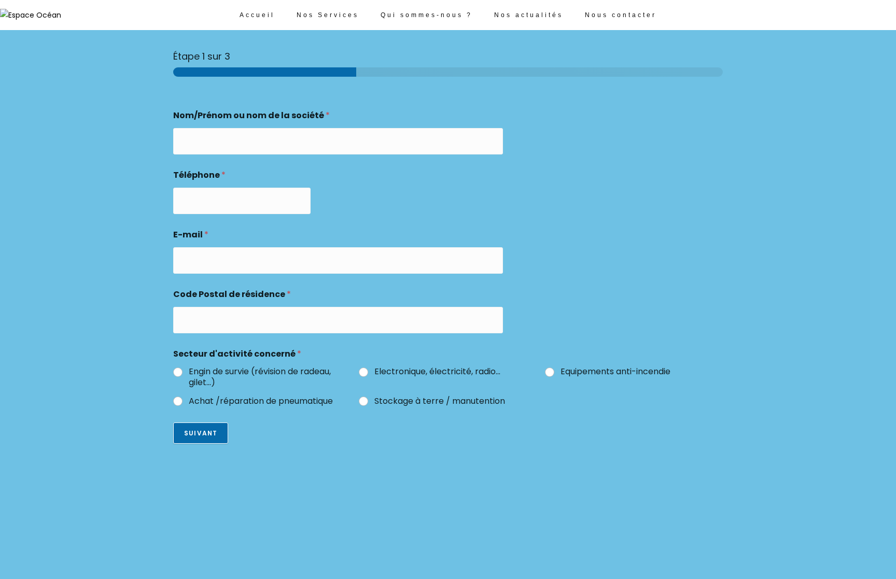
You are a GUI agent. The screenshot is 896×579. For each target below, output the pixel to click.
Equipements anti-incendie (615, 371)
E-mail (190, 234)
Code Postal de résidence (232, 294)
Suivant (200, 433)
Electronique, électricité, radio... (437, 371)
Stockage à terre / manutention (439, 401)
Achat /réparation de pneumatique (262, 401)
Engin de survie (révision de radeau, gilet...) (260, 377)
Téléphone (199, 175)
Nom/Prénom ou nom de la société (251, 115)
